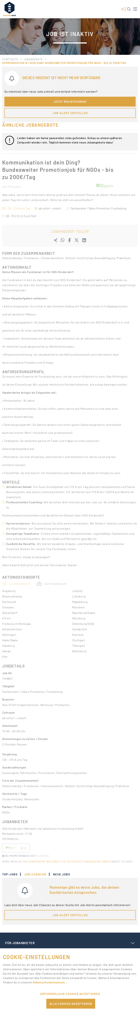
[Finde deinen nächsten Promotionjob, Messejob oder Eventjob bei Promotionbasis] (9, 9)
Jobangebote (33, 59)
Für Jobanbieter (20, 943)
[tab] (11, 874)
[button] (123, 9)
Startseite (10, 59)
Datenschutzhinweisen (49, 982)
